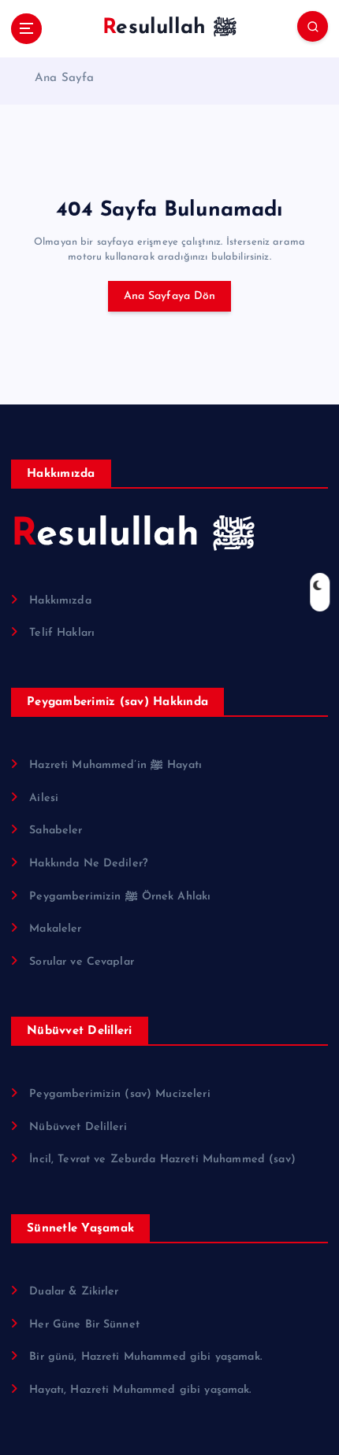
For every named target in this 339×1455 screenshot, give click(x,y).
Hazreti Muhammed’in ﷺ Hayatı (115, 765)
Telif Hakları (62, 633)
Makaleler (55, 929)
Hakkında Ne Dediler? (88, 864)
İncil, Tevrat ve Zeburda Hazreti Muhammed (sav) (162, 1159)
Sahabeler (55, 830)
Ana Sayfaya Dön (170, 296)
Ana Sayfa (64, 78)
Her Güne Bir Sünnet (84, 1325)
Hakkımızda (60, 601)
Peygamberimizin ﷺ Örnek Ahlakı (119, 897)
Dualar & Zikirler (73, 1292)
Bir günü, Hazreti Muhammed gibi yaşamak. (145, 1357)
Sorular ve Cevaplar (81, 962)
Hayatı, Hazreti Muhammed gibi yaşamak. (140, 1390)
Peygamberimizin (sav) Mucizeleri (119, 1094)
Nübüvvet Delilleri (78, 1127)
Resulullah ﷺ (133, 535)
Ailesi (43, 798)
